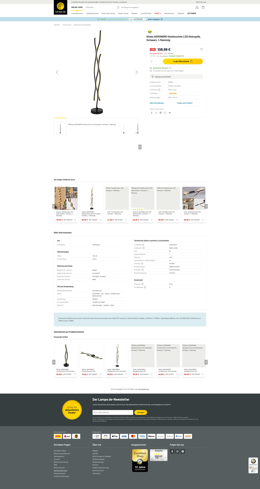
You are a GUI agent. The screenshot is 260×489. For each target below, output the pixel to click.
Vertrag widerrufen (60, 470)
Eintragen (140, 412)
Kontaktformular (132, 419)
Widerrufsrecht (59, 468)
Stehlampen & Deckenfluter (82, 25)
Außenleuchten (92, 13)
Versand (57, 459)
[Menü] (257, 459)
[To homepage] (60, 7)
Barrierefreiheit (98, 470)
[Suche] (118, 7)
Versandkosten (163, 56)
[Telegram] (169, 113)
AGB (55, 465)
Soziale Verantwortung (101, 468)
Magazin (89, 7)
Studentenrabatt (99, 459)
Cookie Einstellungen (61, 476)
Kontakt (95, 453)
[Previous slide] (53, 147)
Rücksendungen (60, 473)
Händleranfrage (98, 462)
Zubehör (180, 13)
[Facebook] (151, 113)
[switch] (253, 471)
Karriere (95, 465)
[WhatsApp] (165, 113)
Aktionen (191, 13)
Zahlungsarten (59, 456)
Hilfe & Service (201, 2)
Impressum (97, 473)
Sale (158, 13)
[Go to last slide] (53, 206)
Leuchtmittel (146, 13)
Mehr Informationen (157, 103)
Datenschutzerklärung (99, 421)
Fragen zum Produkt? (184, 103)
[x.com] (156, 113)
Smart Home (123, 13)
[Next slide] (140, 147)
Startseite (57, 25)
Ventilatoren (169, 13)
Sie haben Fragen (60, 451)
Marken (135, 13)
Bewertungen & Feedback (102, 456)
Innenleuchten (77, 13)
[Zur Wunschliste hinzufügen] (201, 49)
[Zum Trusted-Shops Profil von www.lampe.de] (149, 460)
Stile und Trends (108, 13)
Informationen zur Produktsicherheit (69, 332)
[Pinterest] (160, 113)
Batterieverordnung (61, 462)
